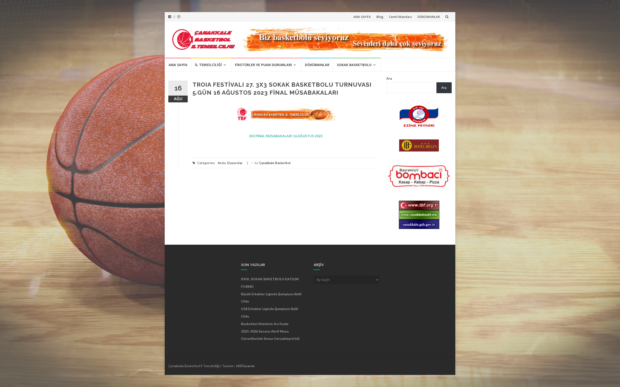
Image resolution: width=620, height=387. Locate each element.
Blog (379, 17)
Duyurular (235, 163)
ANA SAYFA (362, 17)
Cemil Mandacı (400, 17)
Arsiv (222, 163)
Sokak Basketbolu (354, 64)
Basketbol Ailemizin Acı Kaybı (264, 324)
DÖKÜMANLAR (429, 17)
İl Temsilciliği (208, 64)
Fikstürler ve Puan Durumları (263, 64)
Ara (389, 78)
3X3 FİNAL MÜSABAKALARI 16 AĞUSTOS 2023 (286, 136)
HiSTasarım (245, 366)
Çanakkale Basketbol (275, 163)
